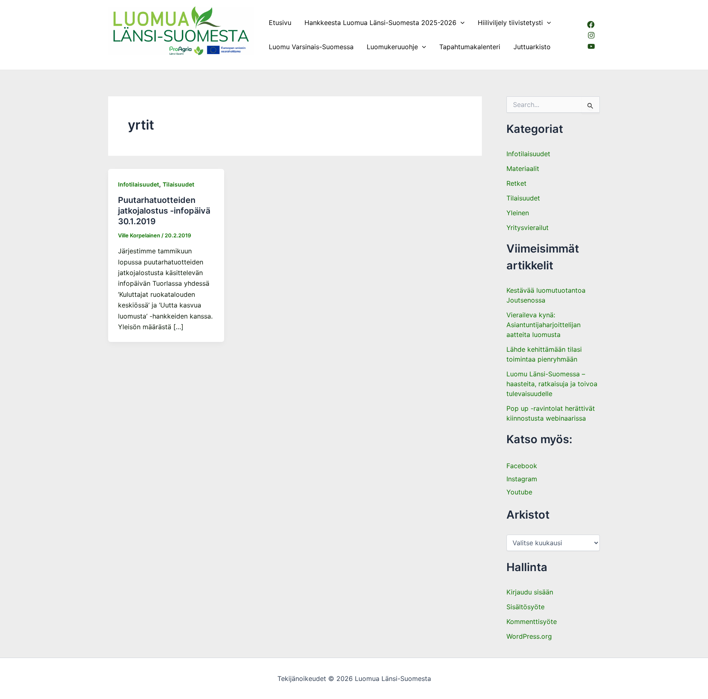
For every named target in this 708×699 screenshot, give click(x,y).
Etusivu (280, 22)
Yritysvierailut (527, 227)
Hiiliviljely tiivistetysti (510, 22)
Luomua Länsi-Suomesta (147, 59)
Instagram (521, 479)
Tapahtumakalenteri (469, 47)
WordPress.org (529, 636)
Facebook (521, 466)
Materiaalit (522, 168)
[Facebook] (591, 24)
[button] (460, 23)
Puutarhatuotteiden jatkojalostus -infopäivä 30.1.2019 (164, 210)
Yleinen (517, 213)
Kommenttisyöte (531, 621)
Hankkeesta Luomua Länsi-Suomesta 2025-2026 (380, 22)
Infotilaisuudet (138, 184)
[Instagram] (591, 35)
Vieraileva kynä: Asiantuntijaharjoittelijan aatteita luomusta (543, 325)
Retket (516, 183)
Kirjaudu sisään (529, 592)
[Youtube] (591, 46)
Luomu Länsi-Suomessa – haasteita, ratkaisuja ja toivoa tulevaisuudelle (551, 384)
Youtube (519, 492)
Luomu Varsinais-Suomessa (311, 47)
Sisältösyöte (525, 607)
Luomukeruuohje (392, 47)
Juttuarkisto (532, 47)
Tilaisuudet (178, 184)
